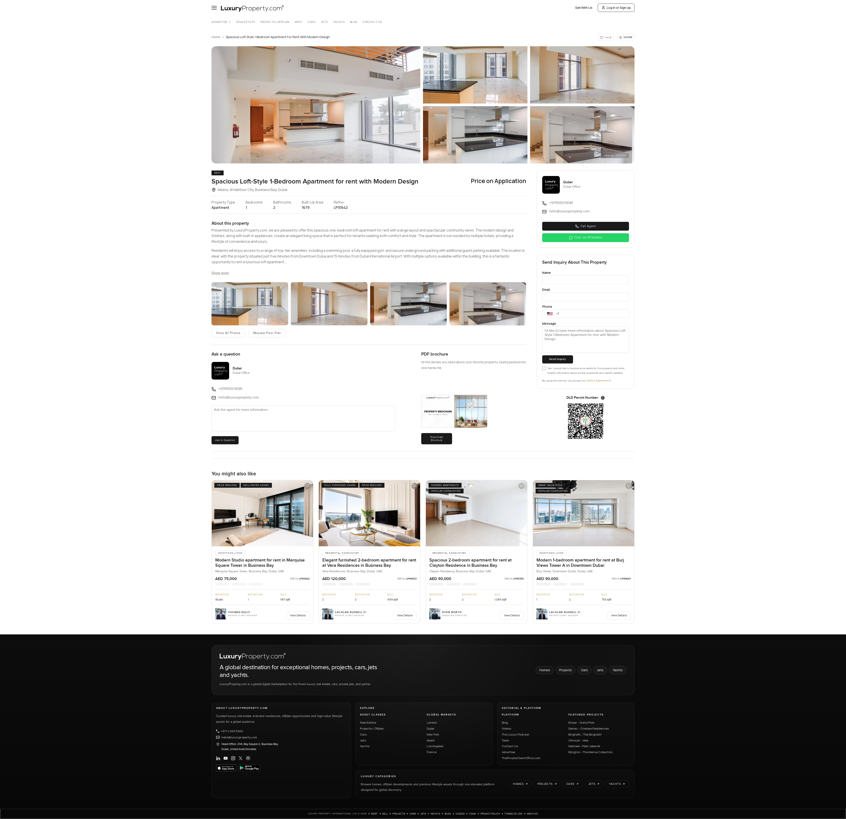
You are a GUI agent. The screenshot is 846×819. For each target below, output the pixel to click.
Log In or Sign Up (619, 8)
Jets (324, 22)
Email (546, 289)
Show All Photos (228, 333)
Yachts (339, 22)
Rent (298, 22)
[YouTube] (226, 758)
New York (433, 734)
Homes (544, 670)
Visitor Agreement (598, 380)
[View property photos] (316, 104)
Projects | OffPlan (274, 22)
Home (216, 37)
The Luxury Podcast (515, 734)
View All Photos (615, 155)
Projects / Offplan (372, 728)
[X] (241, 758)
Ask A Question (225, 440)
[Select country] (550, 313)
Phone (547, 306)
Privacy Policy (490, 814)
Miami (431, 740)
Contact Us (372, 22)
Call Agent (588, 226)
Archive (532, 814)
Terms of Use (513, 814)
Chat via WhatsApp (588, 237)
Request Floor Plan (267, 333)
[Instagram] (233, 758)
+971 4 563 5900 (232, 731)
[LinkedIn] (218, 758)
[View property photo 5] (582, 134)
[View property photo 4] (475, 134)
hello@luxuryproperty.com (239, 737)
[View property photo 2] (475, 75)
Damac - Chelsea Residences (588, 728)
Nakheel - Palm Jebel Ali (584, 746)
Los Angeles (435, 746)
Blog (353, 22)
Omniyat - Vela (578, 740)
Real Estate (245, 22)
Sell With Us (583, 8)
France (431, 752)
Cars (311, 22)
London (432, 722)
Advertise (219, 22)
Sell (385, 814)
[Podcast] (248, 758)
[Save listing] (307, 486)
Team (505, 740)
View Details (298, 615)
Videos (506, 728)
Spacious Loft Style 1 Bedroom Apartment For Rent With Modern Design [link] (278, 37)
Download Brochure (436, 438)
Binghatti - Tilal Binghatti (584, 734)
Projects (565, 670)
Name (546, 273)
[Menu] (214, 7)
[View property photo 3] (582, 75)
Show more (220, 273)
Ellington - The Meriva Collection (590, 752)
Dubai (430, 728)
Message (549, 323)
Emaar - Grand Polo (581, 722)
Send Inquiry (557, 359)
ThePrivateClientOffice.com (521, 758)
